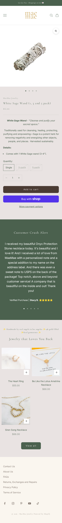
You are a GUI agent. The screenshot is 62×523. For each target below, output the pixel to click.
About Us (8, 471)
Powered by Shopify (42, 514)
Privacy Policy (10, 487)
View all (31, 445)
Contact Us (9, 466)
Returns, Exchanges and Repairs (20, 482)
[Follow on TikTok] (37, 503)
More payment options (31, 206)
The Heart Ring (16, 381)
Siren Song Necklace (16, 429)
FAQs (6, 476)
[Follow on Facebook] (4, 503)
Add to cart (31, 189)
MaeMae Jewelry (10, 98)
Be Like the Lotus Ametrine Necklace (46, 383)
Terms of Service (12, 492)
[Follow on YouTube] (29, 503)
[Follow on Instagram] (13, 503)
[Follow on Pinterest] (21, 503)
